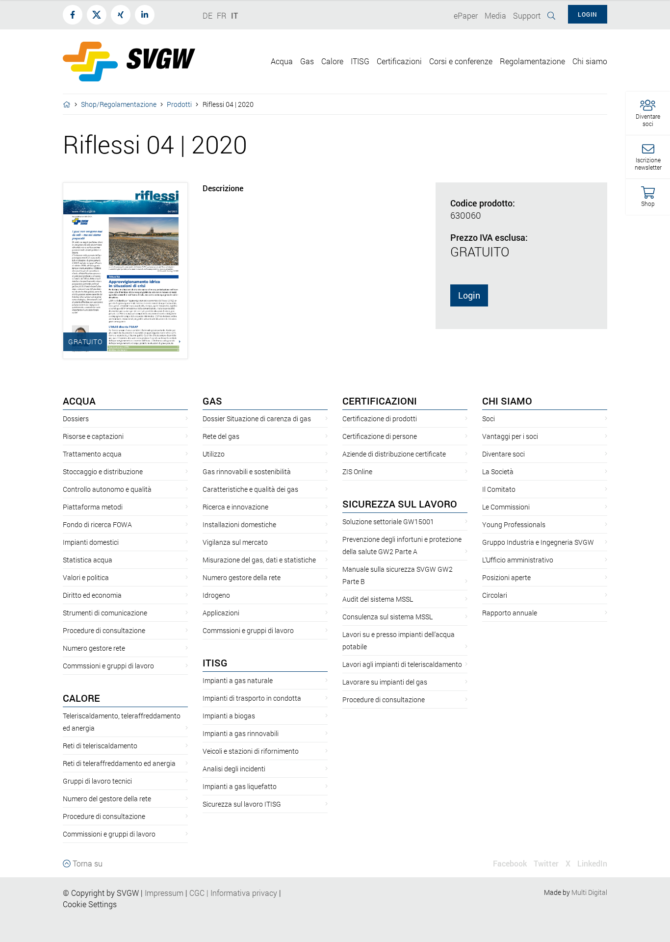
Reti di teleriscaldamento (100, 745)
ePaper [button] (466, 15)
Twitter (546, 863)
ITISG (215, 662)
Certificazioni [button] (399, 61)
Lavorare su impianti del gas (384, 682)
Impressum (164, 893)
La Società (498, 471)
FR (222, 15)
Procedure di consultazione (104, 630)
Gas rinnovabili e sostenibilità (247, 471)
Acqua (79, 400)
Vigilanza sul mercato (235, 542)
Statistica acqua (87, 559)
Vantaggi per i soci (510, 436)
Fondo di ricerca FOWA (97, 524)
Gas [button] (307, 61)
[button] (648, 113)
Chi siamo (507, 400)
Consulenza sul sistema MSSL (387, 616)
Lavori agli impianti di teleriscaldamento (402, 664)
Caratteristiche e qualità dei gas (250, 489)
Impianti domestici (91, 542)
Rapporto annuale (509, 612)
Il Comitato (498, 489)
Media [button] (495, 15)
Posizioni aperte (506, 577)
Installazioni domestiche (239, 524)
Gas (212, 400)
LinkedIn (592, 863)
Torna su (87, 863)
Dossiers (76, 418)
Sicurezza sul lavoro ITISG (242, 804)
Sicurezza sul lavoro (399, 503)
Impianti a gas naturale (238, 680)
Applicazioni (221, 612)
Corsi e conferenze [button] (460, 61)
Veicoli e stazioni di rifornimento (251, 751)
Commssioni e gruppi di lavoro (108, 665)
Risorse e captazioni (93, 436)
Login (469, 295)
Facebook (510, 863)
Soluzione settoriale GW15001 (388, 521)
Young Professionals (513, 524)
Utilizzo (214, 453)
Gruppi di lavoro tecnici (97, 781)
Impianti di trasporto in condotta (252, 698)
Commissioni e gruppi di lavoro (109, 834)
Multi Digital (589, 892)
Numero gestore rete (94, 648)
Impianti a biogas (229, 715)
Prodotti (179, 104)
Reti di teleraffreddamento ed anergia (119, 763)
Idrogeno (216, 595)
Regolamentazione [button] (532, 61)
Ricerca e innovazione (235, 506)
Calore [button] (332, 61)
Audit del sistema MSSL (377, 599)
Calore (81, 697)
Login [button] (587, 14)
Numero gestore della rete (242, 577)
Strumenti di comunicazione (105, 612)
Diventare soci (503, 453)
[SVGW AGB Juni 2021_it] (188, 893)
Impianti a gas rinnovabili (241, 733)
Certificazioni (379, 400)
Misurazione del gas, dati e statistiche (259, 559)
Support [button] (527, 15)
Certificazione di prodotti (379, 418)
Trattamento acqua (92, 453)
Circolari (494, 595)
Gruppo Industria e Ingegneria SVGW (538, 542)
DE (207, 15)
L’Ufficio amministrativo (517, 559)
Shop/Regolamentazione (118, 104)
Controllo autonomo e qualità (107, 489)
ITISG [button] (360, 61)
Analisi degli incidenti (234, 768)
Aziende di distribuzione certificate (394, 453)
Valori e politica (86, 577)
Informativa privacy (241, 893)
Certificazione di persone (379, 436)
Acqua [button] (282, 61)
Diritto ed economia (92, 595)
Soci (488, 418)
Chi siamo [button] (589, 61)
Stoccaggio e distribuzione (103, 471)
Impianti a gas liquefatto (240, 786)
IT (234, 15)
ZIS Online (357, 471)
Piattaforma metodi (93, 506)
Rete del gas (221, 436)
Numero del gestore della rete (107, 798)
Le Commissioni (506, 506)
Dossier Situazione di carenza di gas (257, 418)
